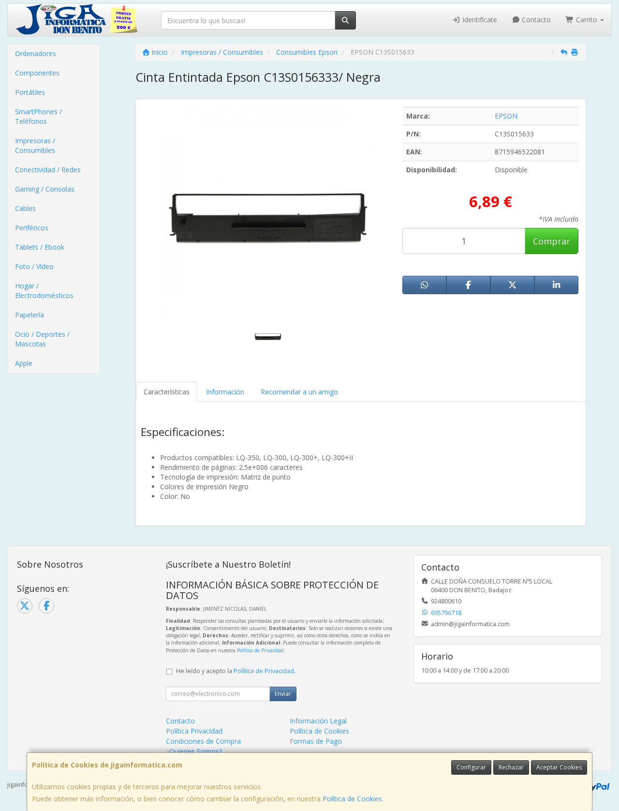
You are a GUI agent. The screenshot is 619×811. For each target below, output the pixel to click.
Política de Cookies (352, 798)
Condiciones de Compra (203, 741)
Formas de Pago (316, 741)
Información (225, 391)
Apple (23, 363)
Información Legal (318, 720)
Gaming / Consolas (44, 189)
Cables (25, 208)
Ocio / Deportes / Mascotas (42, 339)
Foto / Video (34, 266)
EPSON (506, 115)
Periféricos (31, 227)
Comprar (551, 241)
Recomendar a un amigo (299, 391)
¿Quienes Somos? (194, 751)
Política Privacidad (194, 731)
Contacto (535, 19)
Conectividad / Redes (48, 169)
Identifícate (478, 19)
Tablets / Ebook (39, 247)
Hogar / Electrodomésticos (44, 290)
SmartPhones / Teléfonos (38, 116)
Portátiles (30, 92)
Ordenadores (35, 53)
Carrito (586, 19)
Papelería (29, 314)
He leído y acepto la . (235, 671)
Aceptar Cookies (559, 767)
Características (167, 391)
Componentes (37, 72)
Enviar (283, 694)
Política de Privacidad (260, 650)
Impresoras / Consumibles (35, 145)
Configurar (471, 767)
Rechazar (511, 767)
